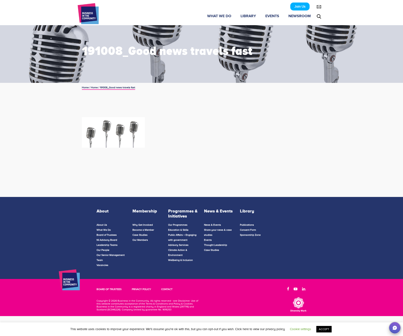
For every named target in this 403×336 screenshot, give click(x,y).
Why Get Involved (142, 224)
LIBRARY (248, 16)
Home (85, 87)
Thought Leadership (215, 245)
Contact (167, 289)
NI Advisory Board (107, 239)
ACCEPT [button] (324, 329)
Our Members (140, 239)
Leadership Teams (107, 245)
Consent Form (248, 229)
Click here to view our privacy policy (260, 329)
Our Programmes (177, 224)
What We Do (104, 229)
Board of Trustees (107, 234)
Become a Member (143, 229)
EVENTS (272, 16)
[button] (395, 328)
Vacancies (102, 265)
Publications (247, 224)
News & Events (212, 224)
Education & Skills (178, 229)
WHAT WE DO (219, 16)
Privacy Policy (141, 289)
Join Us (299, 6)
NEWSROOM (299, 16)
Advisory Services (178, 245)
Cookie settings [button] (300, 329)
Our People (103, 250)
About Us (102, 224)
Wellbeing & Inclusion (180, 260)
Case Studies (140, 234)
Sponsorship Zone (250, 234)
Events (208, 239)
